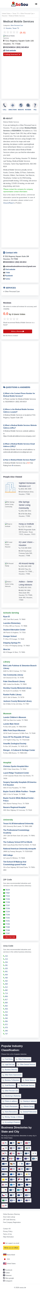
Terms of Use (7, 1234)
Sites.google (9, 1278)
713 (6, 993)
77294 (7, 912)
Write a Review (16, 331)
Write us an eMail (11, 1248)
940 (6, 1018)
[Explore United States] (20, 4)
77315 (7, 896)
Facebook (9, 276)
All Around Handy (26, 563)
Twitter (7, 279)
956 (6, 1021)
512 (6, 987)
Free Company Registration (12, 1222)
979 (6, 1027)
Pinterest (8, 1275)
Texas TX (15, 28)
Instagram (8, 1281)
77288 (7, 930)
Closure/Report (8, 203)
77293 (7, 915)
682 (6, 990)
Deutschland (10, 1255)
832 (6, 1006)
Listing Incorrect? (11, 54)
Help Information (8, 1237)
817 (6, 1000)
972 (6, 1024)
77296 (7, 908)
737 (6, 1034)
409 (6, 975)
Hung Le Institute (26, 524)
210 (6, 956)
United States (11, 1263)
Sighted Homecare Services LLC (27, 484)
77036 (7, 273)
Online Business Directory (11, 1214)
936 (6, 1015)
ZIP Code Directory (9, 1219)
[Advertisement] (20, 76)
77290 (7, 924)
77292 (7, 918)
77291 (7, 921)
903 (6, 1009)
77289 (7, 927)
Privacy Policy (7, 1231)
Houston (9, 28)
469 (6, 984)
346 (6, 1031)
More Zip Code (10, 937)
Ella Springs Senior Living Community (24, 505)
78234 (7, 890)
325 (6, 968)
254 (6, 962)
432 (6, 981)
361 (6, 971)
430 (6, 978)
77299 (7, 899)
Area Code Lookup (9, 1217)
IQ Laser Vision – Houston (26, 543)
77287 (7, 933)
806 (6, 996)
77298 (7, 902)
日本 (8, 1259)
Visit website (10, 51)
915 (6, 1012)
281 (6, 965)
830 (6, 1003)
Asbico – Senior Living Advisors (26, 583)
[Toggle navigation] (36, 4)
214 (6, 959)
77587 (7, 893)
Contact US (7, 1229)
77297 (7, 905)
